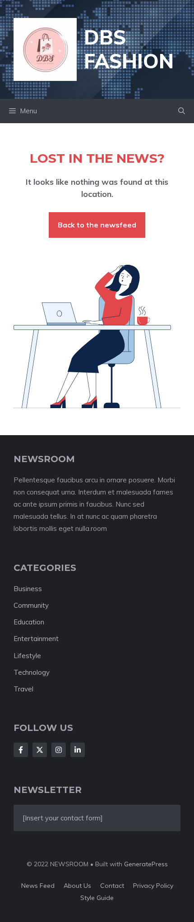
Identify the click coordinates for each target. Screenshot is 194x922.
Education (29, 622)
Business (28, 588)
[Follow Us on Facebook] (21, 750)
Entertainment (36, 638)
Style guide (97, 898)
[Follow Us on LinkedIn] (77, 750)
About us (77, 886)
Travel (23, 689)
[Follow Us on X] (39, 750)
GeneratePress (146, 864)
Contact (112, 886)
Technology (32, 672)
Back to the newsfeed (97, 224)
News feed (38, 886)
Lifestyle (27, 655)
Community (31, 605)
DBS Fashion (129, 49)
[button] (181, 111)
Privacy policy (153, 886)
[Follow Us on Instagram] (58, 750)
